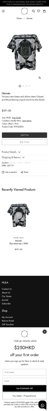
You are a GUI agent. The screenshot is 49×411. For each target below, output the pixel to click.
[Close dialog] (44, 332)
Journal (5, 300)
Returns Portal (8, 321)
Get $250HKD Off (24, 388)
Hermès (18, 240)
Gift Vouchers (8, 325)
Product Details (9, 152)
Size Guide (16, 118)
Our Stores (6, 296)
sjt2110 (10, 166)
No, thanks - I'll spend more (24, 395)
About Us (6, 293)
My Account (7, 317)
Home (19, 18)
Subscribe (6, 304)
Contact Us (7, 289)
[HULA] (24, 11)
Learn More (26, 121)
